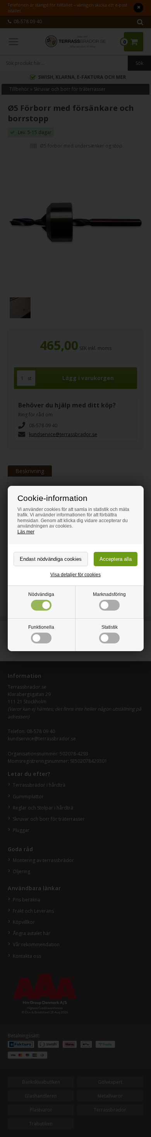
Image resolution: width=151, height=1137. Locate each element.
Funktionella (41, 627)
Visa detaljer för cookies (75, 574)
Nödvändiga (41, 594)
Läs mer (25, 532)
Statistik (109, 627)
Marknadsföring (109, 594)
